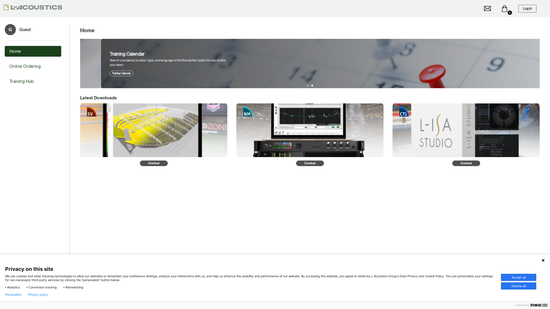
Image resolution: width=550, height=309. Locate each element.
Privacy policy (38, 294)
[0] (504, 8)
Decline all (519, 286)
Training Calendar (100, 73)
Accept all (519, 277)
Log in (527, 8)
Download (153, 163)
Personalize (13, 294)
